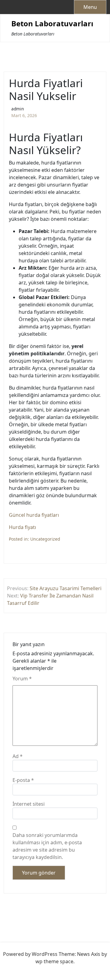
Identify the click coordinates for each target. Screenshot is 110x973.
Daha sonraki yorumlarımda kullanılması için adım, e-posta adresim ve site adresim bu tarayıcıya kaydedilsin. (47, 846)
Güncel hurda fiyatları (34, 515)
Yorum (22, 678)
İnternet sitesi (29, 804)
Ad (18, 756)
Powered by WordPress (30, 954)
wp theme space (54, 961)
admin (17, 109)
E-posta (23, 780)
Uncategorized (45, 539)
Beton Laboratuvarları (52, 23)
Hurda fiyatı (22, 527)
